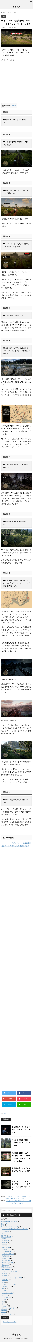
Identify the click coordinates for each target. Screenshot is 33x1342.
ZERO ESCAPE (6, 1269)
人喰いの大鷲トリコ (8, 1254)
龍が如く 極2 (6, 1260)
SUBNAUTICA (6, 1237)
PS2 (2, 1225)
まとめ (4, 1290)
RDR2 (4, 1113)
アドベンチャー (6, 1267)
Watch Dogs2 (6, 1247)
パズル (4, 1299)
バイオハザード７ (7, 1251)
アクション (5, 1240)
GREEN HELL (6, 1223)
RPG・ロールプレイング (9, 1227)
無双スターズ (6, 1258)
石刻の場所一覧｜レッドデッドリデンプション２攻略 (21, 1129)
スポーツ (4, 1295)
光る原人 (16, 7)
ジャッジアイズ (6, 1249)
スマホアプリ (5, 1286)
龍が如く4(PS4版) (7, 1262)
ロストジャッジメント (8, 1308)
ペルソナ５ (5, 1233)
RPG (3, 1288)
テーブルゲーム (6, 1297)
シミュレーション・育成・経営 (11, 1278)
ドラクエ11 (5, 1231)
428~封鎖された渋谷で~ (9, 1221)
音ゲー (4, 1304)
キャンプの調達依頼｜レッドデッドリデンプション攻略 (21, 1142)
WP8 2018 (5, 1280)
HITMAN (4, 1243)
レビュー (4, 1306)
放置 (3, 1302)
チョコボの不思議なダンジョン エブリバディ (15, 1229)
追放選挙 (4, 1275)
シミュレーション (7, 1293)
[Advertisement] (16, 84)
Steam (3, 1235)
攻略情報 (4, 1310)
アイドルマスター (7, 1314)
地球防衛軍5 (5, 1256)
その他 (3, 1238)
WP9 (3, 1282)
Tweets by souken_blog (10, 1322)
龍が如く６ (5, 1265)
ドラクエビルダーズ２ (8, 1284)
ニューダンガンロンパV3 (9, 1271)
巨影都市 (4, 1273)
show (14, 106)
